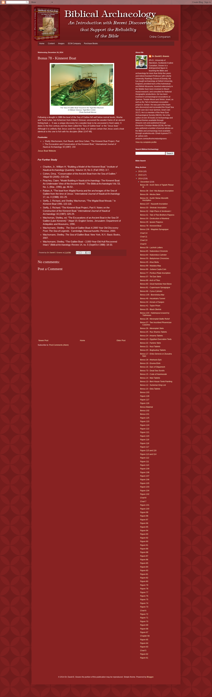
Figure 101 (144, 505)
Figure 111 (144, 461)
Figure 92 (144, 538)
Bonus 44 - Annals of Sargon (152, 302)
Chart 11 (143, 237)
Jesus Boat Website (47, 151)
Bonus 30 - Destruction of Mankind (154, 218)
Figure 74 (144, 603)
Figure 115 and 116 (148, 450)
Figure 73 (144, 607)
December (145, 182)
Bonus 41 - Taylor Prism (150, 306)
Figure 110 (144, 465)
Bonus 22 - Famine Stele (150, 343)
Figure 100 (144, 509)
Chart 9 (143, 244)
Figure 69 (144, 625)
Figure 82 (144, 578)
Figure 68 (144, 629)
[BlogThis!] (80, 252)
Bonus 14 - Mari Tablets (150, 378)
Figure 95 (144, 527)
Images (61, 43)
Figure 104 (144, 491)
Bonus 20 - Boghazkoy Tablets (153, 350)
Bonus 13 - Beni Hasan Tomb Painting (156, 381)
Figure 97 (144, 520)
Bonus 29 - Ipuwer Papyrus (151, 222)
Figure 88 (144, 552)
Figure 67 (144, 632)
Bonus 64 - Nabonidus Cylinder (153, 255)
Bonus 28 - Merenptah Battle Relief (155, 319)
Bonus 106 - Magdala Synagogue (154, 229)
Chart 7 (143, 501)
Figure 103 (144, 487)
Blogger (150, 677)
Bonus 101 (144, 414)
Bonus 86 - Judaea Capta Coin (153, 269)
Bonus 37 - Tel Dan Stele (150, 277)
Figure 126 (144, 403)
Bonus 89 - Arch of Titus (150, 280)
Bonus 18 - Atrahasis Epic (151, 360)
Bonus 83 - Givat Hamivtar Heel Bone (156, 284)
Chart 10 (143, 240)
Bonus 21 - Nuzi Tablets (150, 346)
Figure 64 (144, 643)
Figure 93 (144, 534)
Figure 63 (144, 647)
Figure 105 (144, 483)
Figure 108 (144, 472)
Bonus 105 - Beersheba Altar (152, 295)
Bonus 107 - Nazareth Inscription (154, 204)
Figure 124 (144, 425)
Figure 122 (144, 429)
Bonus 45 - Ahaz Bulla (149, 262)
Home (41, 43)
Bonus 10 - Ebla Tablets (150, 389)
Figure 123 (144, 421)
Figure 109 (144, 469)
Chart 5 (143, 650)
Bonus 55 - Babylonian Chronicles (154, 258)
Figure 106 (144, 479)
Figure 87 (144, 556)
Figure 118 (144, 443)
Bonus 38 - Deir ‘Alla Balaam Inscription (157, 191)
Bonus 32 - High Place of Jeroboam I (155, 211)
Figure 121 (144, 432)
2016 (140, 171)
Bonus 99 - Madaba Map (150, 266)
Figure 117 (144, 447)
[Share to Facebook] (86, 252)
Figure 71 (144, 618)
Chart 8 (143, 498)
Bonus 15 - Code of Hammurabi (153, 374)
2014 (140, 178)
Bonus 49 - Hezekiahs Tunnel (152, 298)
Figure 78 (144, 589)
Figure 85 (144, 563)
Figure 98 (144, 516)
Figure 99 (144, 512)
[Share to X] (83, 252)
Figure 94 (144, 530)
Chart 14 (143, 233)
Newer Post (43, 340)
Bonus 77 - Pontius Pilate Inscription (155, 273)
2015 (140, 175)
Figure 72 (144, 614)
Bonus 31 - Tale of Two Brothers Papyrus (157, 215)
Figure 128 (144, 396)
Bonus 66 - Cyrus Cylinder (151, 291)
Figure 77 (144, 592)
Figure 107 (144, 476)
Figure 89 (144, 549)
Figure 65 (144, 640)
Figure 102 (144, 494)
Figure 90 (144, 541)
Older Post (121, 340)
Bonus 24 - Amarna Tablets (151, 336)
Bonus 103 (144, 392)
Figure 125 (144, 418)
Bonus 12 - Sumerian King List (153, 385)
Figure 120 (144, 436)
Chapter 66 (145, 636)
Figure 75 (144, 599)
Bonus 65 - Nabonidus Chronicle (154, 251)
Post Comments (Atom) (59, 345)
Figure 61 (144, 658)
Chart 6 (143, 611)
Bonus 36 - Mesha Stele (150, 194)
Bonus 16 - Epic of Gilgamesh (152, 367)
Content (51, 43)
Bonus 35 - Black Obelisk (150, 309)
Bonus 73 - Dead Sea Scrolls (152, 371)
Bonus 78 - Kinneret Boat (150, 226)
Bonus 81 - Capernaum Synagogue (155, 287)
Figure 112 (144, 458)
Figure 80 (144, 581)
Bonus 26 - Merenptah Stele (152, 328)
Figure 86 (144, 560)
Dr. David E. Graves (160, 56)
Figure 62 (144, 654)
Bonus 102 (144, 410)
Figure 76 (144, 596)
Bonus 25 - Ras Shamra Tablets (153, 332)
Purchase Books (91, 43)
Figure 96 (144, 523)
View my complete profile (146, 142)
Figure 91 (144, 545)
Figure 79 (144, 585)
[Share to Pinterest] (89, 252)
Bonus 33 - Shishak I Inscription (153, 208)
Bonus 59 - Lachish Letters (151, 247)
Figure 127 (144, 400)
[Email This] (77, 252)
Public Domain (73, 112)
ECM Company (74, 43)
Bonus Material (146, 407)
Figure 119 (144, 440)
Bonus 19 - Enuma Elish (150, 363)
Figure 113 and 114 (148, 454)
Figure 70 (144, 621)
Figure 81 (144, 574)
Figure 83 (144, 570)
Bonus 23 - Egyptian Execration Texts (155, 339)
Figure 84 (144, 567)
